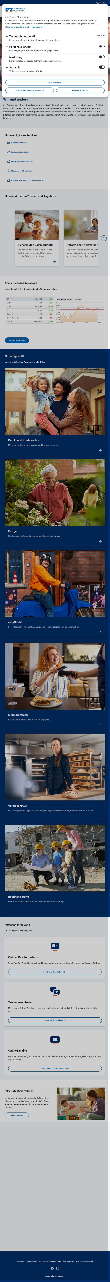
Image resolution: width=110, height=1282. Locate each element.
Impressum (36, 27)
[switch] (102, 46)
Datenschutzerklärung (16, 27)
